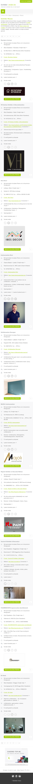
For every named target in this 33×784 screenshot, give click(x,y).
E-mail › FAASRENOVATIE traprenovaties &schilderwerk (18, 625)
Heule (14, 112)
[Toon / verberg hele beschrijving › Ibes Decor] (18, 204)
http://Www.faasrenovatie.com (15, 628)
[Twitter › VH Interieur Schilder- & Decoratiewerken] (5, 147)
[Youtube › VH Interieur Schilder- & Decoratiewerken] (15, 147)
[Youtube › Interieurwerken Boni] (15, 299)
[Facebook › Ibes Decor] (8, 223)
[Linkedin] (19, 776)
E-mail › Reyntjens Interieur (10, 57)
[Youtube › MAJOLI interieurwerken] (15, 449)
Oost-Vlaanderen (8, 549)
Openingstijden (8, 213)
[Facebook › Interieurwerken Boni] (8, 299)
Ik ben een (26, 1)
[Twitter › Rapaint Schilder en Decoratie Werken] (5, 514)
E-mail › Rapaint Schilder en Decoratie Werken (15, 488)
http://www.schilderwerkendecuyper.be (17, 352)
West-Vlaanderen (8, 47)
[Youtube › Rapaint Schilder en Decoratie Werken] (15, 514)
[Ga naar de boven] (30, 99)
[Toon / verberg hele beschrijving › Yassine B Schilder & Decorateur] (18, 565)
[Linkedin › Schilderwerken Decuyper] (12, 376)
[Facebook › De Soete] (8, 714)
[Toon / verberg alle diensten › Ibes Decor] (18, 209)
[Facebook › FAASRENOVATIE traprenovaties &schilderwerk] (8, 650)
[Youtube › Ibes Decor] (15, 223)
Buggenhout (16, 549)
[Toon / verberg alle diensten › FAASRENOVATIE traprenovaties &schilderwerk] (18, 636)
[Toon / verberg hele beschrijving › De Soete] (18, 699)
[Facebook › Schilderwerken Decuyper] (8, 376)
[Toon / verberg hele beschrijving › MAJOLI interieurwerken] (18, 431)
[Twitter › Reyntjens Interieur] (5, 84)
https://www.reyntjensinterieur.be (16, 60)
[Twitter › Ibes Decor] (5, 223)
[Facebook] (16, 776)
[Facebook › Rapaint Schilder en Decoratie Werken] (8, 514)
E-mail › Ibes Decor (8, 197)
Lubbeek (15, 339)
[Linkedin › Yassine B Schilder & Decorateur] (12, 583)
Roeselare (15, 47)
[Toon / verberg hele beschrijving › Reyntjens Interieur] (18, 65)
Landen (14, 262)
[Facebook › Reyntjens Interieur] (8, 84)
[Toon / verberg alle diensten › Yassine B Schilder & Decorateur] (18, 570)
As (9, 411)
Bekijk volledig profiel (12, 99)
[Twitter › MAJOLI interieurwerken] (5, 449)
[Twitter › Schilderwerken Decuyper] (5, 376)
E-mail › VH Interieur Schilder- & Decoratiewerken (16, 122)
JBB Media (15, 780)
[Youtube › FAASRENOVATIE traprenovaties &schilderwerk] (15, 650)
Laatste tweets (8, 292)
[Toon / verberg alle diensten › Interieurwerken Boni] (18, 285)
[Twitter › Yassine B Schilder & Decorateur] (5, 583)
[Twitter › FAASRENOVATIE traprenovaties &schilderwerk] (5, 650)
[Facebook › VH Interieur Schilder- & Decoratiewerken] (8, 147)
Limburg (6, 188)
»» (19, 36)
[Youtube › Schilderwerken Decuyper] (15, 376)
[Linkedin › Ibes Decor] (12, 223)
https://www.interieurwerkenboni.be (16, 275)
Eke (14, 615)
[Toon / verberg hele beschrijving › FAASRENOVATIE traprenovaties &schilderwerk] (18, 632)
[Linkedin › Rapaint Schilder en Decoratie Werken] (12, 514)
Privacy (19, 780)
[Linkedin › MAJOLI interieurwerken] (12, 449)
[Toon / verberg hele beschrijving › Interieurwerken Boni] (18, 280)
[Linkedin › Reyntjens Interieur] (12, 84)
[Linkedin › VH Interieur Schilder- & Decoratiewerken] (12, 147)
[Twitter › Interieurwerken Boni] (5, 299)
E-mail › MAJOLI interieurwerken (12, 422)
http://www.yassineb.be (14, 561)
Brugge (15, 682)
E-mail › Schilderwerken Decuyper (12, 349)
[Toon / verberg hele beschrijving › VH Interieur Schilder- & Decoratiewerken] (18, 129)
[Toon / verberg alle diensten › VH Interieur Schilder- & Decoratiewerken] (18, 133)
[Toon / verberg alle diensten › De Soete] (18, 704)
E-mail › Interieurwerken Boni (11, 272)
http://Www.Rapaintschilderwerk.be (16, 492)
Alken (10, 188)
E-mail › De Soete (8, 692)
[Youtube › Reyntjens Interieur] (15, 84)
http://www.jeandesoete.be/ (15, 695)
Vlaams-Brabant (8, 262)
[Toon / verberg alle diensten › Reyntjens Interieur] (18, 70)
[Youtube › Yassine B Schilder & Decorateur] (15, 583)
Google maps (23, 47)
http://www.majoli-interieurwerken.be (17, 425)
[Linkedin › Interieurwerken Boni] (12, 299)
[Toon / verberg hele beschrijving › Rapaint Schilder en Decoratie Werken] (18, 497)
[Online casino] (16, 748)
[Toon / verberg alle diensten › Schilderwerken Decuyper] (18, 362)
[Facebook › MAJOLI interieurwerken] (8, 449)
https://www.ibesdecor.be (14, 200)
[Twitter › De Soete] (5, 714)
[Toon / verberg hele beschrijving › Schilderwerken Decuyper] (18, 358)
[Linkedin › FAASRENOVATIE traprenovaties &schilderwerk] (12, 650)
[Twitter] (13, 776)
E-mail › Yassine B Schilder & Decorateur (14, 558)
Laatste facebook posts (10, 77)
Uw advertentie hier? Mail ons (16, 764)
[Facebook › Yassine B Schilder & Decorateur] (8, 583)
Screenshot (25, 126)
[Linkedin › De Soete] (12, 714)
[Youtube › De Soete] (15, 714)
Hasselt (11, 479)
